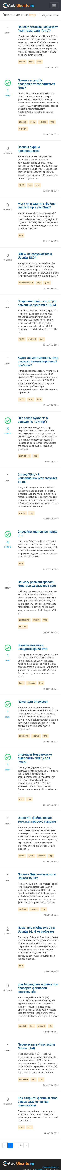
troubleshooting (26, 283)
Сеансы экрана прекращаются (29, 149)
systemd (32, 339)
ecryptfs (42, 122)
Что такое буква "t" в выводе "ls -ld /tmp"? (33, 420)
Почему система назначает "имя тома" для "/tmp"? (38, 28)
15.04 (21, 339)
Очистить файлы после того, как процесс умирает (37, 819)
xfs (50, 1026)
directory (31, 683)
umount (22, 626)
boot (21, 683)
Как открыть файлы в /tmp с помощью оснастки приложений (37, 1101)
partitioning (24, 620)
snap (21, 1127)
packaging (23, 736)
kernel (31, 856)
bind (31, 62)
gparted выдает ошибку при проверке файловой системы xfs (38, 988)
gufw (47, 283)
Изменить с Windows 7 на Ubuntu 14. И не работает (36, 929)
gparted (22, 1026)
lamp (30, 399)
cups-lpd (22, 128)
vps (29, 185)
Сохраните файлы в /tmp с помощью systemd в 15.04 (37, 303)
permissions (24, 456)
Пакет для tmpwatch (33, 702)
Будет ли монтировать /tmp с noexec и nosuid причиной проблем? (38, 361)
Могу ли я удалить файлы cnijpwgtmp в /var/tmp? (37, 205)
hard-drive (23, 1079)
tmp (39, 62)
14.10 (32, 122)
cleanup (36, 736)
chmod (22, 513)
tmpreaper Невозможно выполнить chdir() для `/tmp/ (35, 758)
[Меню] (54, 5)
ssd (33, 1079)
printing (22, 122)
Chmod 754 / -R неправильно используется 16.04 (37, 478)
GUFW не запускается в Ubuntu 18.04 (35, 256)
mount (22, 62)
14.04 (21, 399)
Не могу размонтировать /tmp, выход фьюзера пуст (37, 584)
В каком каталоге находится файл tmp (32, 647)
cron (21, 799)
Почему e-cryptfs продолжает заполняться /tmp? (36, 84)
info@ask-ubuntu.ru (50, 1167)
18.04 (21, 185)
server (21, 856)
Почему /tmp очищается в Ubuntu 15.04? (37, 876)
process (41, 856)
